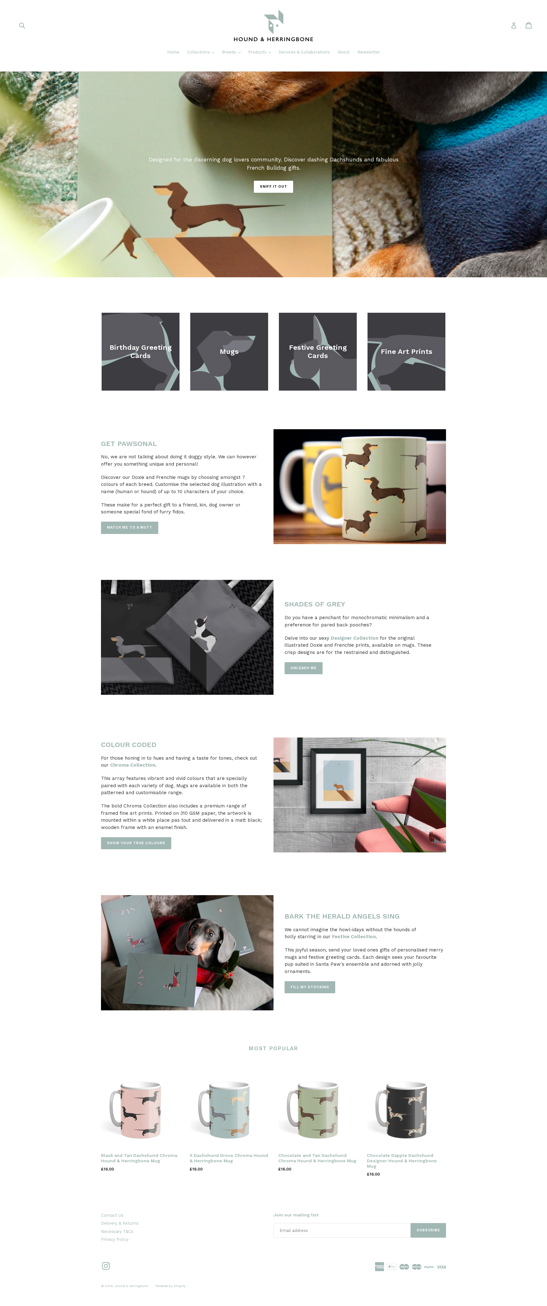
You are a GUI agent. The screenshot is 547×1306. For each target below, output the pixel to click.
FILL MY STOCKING (310, 987)
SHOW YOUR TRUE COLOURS (136, 843)
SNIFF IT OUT (273, 187)
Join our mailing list (296, 1214)
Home (173, 52)
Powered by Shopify (170, 1286)
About (343, 52)
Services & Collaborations (304, 52)
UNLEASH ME (304, 668)
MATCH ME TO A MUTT (129, 527)
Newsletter (368, 52)
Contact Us (112, 1215)
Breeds (233, 51)
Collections (202, 51)
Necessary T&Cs (117, 1231)
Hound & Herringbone (131, 1286)
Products (261, 51)
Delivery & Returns (120, 1223)
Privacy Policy (115, 1239)
